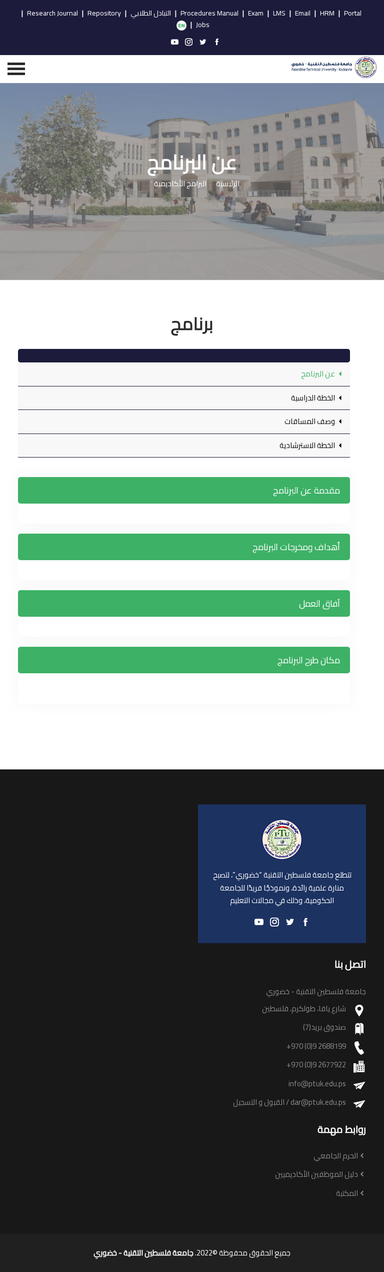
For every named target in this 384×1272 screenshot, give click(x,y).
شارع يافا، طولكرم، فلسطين (304, 1009)
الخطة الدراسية (313, 397)
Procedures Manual (209, 13)
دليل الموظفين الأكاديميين (316, 1174)
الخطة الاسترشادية (308, 445)
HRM (327, 13)
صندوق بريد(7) (324, 1027)
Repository (104, 13)
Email (302, 13)
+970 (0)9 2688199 (316, 1046)
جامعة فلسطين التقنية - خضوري (144, 1252)
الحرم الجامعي (336, 1156)
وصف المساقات (310, 421)
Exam (256, 13)
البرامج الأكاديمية (180, 184)
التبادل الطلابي (150, 13)
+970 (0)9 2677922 (316, 1065)
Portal (353, 13)
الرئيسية (228, 184)
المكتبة (347, 1193)
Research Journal (52, 13)
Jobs (203, 25)
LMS (279, 13)
